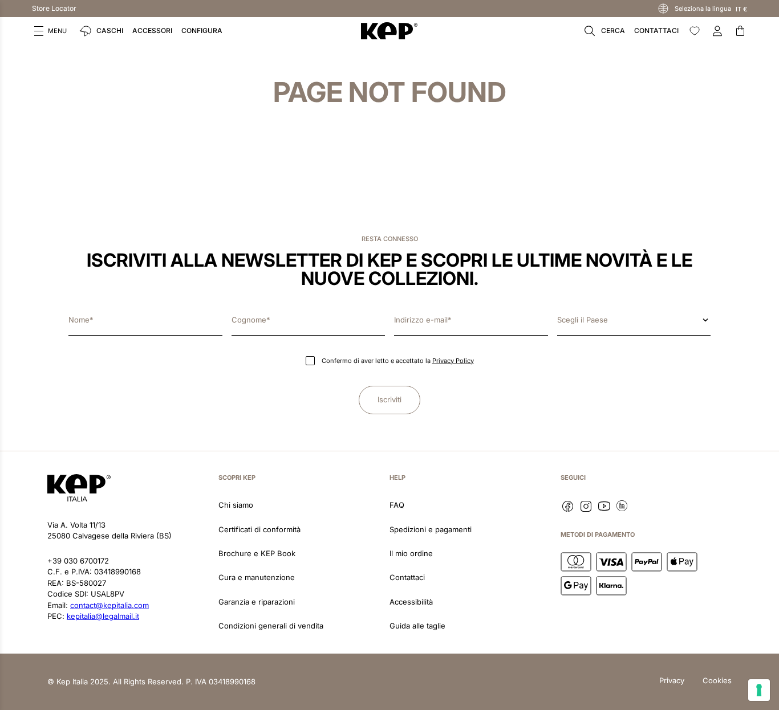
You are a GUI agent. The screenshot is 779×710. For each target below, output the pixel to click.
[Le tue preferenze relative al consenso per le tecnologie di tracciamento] (759, 690)
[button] (50, 31)
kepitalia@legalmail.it (103, 616)
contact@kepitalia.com (109, 605)
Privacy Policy (453, 361)
